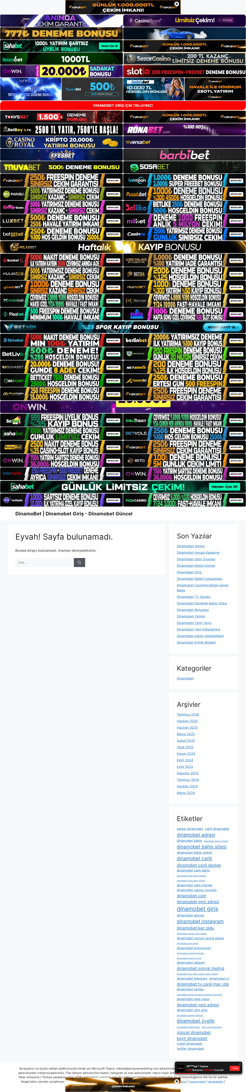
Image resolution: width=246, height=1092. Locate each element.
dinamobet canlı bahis (193, 870)
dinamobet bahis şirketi (194, 852)
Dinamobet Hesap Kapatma (198, 553)
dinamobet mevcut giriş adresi (192, 933)
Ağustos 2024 (188, 773)
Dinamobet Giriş (189, 572)
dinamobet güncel (190, 915)
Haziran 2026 (187, 721)
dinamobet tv (219, 978)
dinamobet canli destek (199, 865)
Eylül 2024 (185, 767)
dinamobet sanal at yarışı (189, 958)
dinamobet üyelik (195, 1021)
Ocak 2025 (185, 747)
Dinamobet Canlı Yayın (194, 623)
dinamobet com (191, 895)
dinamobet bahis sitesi (202, 846)
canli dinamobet (217, 829)
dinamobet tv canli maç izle (203, 984)
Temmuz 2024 (188, 780)
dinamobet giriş (197, 908)
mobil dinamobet (189, 1044)
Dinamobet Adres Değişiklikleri (200, 636)
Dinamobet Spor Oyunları (196, 559)
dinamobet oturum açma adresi (200, 938)
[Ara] (79, 562)
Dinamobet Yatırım (191, 616)
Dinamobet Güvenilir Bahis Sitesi (202, 603)
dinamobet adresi (196, 835)
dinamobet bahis (189, 841)
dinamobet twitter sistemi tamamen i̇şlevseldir (199, 994)
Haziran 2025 (187, 727)
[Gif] (123, 247)
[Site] (61, 180)
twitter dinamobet (190, 1049)
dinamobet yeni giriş (192, 1010)
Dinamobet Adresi (191, 546)
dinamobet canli (194, 858)
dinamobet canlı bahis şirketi (191, 880)
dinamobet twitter (190, 989)
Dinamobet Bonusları (193, 610)
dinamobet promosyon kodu (190, 953)
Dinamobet (185, 678)
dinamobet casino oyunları (197, 890)
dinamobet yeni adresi (198, 1004)
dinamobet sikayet (191, 963)
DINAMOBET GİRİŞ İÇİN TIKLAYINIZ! (123, 105)
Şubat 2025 (186, 741)
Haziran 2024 (187, 786)
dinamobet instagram (200, 921)
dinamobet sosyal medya (200, 968)
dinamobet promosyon (194, 948)
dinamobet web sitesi (193, 999)
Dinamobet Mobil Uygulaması (199, 579)
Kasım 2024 (186, 754)
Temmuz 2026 (188, 714)
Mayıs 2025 (186, 734)
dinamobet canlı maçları (195, 885)
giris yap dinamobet (212, 1027)
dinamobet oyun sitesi (187, 943)
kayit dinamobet (192, 1038)
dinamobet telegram (192, 978)
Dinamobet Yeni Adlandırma (198, 629)
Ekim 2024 (185, 760)
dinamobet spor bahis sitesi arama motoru (197, 974)
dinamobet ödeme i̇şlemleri (190, 1015)
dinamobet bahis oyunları (216, 841)
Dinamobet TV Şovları (193, 597)
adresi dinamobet (190, 829)
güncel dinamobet (194, 1032)
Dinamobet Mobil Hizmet (196, 566)
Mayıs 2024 (186, 793)
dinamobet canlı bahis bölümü (191, 876)
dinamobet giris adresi (198, 901)
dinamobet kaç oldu (195, 928)
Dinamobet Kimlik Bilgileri (196, 642)
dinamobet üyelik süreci (188, 1027)
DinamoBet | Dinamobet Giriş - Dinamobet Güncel (73, 514)
